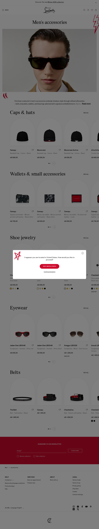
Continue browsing (49, 272)
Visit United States (49, 266)
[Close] (83, 253)
